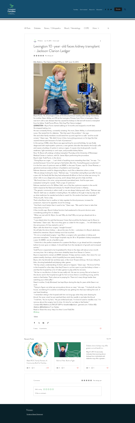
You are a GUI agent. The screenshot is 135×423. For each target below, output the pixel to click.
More (95, 28)
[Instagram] (108, 9)
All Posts (27, 28)
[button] (76, 9)
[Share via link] (48, 323)
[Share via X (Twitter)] (39, 323)
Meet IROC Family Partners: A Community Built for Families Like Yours (37, 361)
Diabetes (37, 28)
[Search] (125, 9)
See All (109, 339)
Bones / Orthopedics (52, 28)
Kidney (36, 316)
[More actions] (100, 41)
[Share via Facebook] (34, 323)
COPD (86, 28)
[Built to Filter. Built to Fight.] (67, 349)
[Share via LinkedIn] (43, 323)
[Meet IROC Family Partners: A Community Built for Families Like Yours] (37, 349)
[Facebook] (105, 9)
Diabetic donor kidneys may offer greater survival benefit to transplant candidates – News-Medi (97, 346)
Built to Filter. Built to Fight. (65, 360)
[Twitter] (111, 9)
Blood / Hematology (72, 28)
